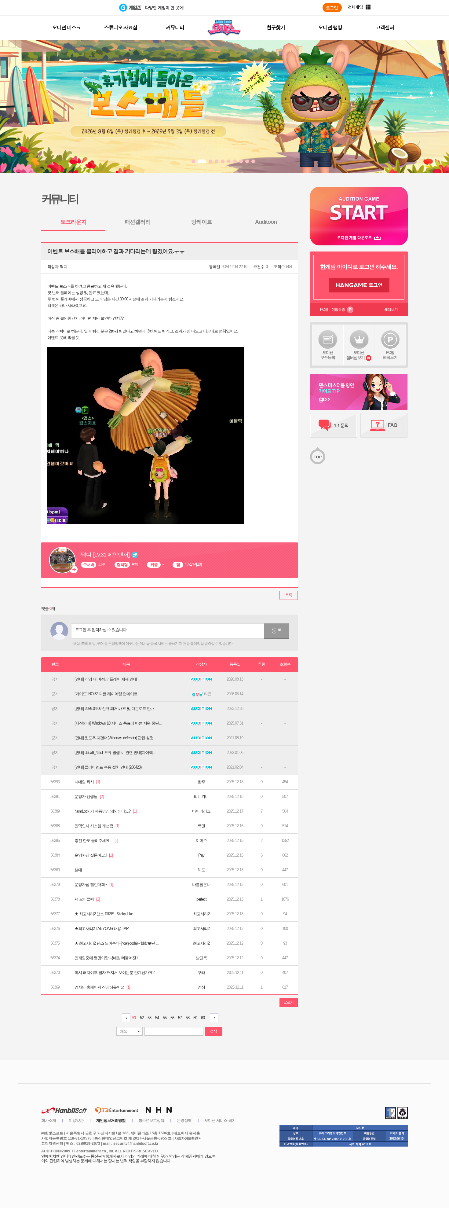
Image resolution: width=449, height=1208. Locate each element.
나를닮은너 (201, 884)
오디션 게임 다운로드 (359, 237)
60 (203, 1017)
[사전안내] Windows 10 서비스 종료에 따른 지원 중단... (118, 723)
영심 (201, 987)
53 (149, 1017)
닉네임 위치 (87, 782)
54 (157, 1017)
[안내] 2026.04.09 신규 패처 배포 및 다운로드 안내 (114, 708)
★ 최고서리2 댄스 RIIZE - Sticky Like (104, 914)
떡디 (63, 266)
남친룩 (201, 958)
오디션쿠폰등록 (327, 355)
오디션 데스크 (66, 27)
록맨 (201, 826)
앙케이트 (201, 222)
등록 (277, 631)
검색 (213, 1031)
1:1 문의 (333, 425)
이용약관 (76, 1120)
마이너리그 (201, 811)
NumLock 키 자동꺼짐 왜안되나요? (106, 811)
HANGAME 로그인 (359, 285)
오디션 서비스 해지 (219, 1120)
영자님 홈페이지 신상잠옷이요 (102, 987)
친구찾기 (276, 27)
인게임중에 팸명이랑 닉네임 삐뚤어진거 (107, 958)
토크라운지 (73, 222)
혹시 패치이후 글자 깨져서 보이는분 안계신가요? (114, 972)
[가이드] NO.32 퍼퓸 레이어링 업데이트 (106, 694)
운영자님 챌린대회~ (94, 884)
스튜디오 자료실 (120, 27)
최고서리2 (201, 914)
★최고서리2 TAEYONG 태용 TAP (102, 928)
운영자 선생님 (89, 796)
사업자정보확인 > (187, 1138)
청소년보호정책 (151, 1120)
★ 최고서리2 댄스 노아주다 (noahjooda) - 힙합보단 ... (117, 943)
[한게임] (94, 7)
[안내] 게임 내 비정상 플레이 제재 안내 (106, 679)
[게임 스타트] (359, 208)
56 (172, 1017)
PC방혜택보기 (390, 355)
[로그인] (332, 7)
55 (164, 1017)
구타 (201, 972)
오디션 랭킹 (330, 27)
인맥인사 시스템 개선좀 (97, 826)
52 (142, 1017)
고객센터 (385, 27)
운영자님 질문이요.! (94, 855)
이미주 (201, 840)
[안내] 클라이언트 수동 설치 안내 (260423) (108, 767)
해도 (201, 870)
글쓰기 (288, 1002)
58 (187, 1017)
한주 (201, 782)
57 (180, 1017)
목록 (288, 595)
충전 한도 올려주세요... (96, 840)
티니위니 (201, 796)
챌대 (78, 870)
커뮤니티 (175, 27)
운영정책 (184, 1120)
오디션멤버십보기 (355, 355)
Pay (201, 855)
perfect (201, 899)
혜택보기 (391, 309)
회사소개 (48, 1120)
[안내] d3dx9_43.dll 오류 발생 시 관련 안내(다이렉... (115, 752)
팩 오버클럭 (87, 899)
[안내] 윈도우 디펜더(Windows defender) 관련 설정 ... (116, 738)
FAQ (384, 425)
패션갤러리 (138, 222)
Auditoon (266, 222)
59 (195, 1017)
